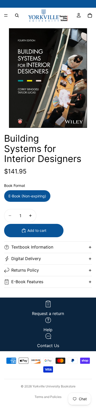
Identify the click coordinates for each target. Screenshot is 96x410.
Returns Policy (25, 270)
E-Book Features (27, 281)
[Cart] (89, 15)
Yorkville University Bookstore (54, 386)
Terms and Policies (48, 397)
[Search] (17, 15)
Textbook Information (32, 247)
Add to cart (36, 230)
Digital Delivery (26, 258)
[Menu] (6, 15)
